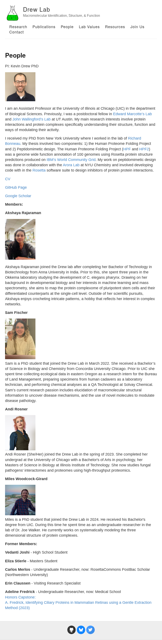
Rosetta (39, 170)
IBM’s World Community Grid (71, 160)
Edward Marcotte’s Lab (132, 114)
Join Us (137, 26)
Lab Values (89, 26)
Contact (16, 32)
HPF (127, 149)
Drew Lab (36, 9)
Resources (115, 26)
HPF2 (144, 149)
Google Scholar (18, 196)
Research (18, 26)
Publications (43, 26)
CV (7, 179)
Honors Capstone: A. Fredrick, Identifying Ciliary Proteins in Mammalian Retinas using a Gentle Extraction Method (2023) (78, 602)
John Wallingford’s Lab (31, 119)
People (67, 26)
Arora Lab (71, 165)
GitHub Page (16, 187)
